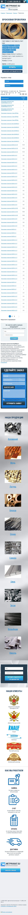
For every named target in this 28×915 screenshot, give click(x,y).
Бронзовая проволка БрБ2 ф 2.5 (9, 303)
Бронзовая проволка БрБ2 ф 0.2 (9, 155)
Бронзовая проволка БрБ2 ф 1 (8, 229)
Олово (13, 534)
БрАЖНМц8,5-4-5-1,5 (8, 45)
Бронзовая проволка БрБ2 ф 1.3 (9, 250)
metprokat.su (13, 6)
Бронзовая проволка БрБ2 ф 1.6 (9, 271)
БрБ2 (10, 47)
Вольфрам (13, 629)
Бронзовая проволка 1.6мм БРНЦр (9, 113)
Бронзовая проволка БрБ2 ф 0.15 (9, 144)
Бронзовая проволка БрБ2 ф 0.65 (9, 208)
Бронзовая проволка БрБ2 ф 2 (8, 282)
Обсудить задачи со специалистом (14, 678)
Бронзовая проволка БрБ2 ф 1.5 (9, 261)
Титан (13, 605)
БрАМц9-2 (5, 47)
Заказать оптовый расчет (12, 71)
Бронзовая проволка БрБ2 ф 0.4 (9, 176)
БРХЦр (17, 45)
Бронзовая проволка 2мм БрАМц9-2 (10, 123)
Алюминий (13, 439)
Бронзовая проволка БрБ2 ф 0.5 (9, 187)
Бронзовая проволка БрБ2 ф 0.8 (9, 218)
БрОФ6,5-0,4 (6, 49)
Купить (12, 67)
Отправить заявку (14, 403)
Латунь (13, 486)
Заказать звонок (10, 870)
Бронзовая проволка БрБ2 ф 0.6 (9, 197)
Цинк (12, 581)
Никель (12, 652)
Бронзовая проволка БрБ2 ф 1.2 (9, 240)
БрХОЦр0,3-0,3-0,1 (8, 52)
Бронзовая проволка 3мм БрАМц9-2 (10, 134)
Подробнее (4, 362)
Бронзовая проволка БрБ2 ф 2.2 (9, 292)
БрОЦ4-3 (13, 49)
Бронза (13, 510)
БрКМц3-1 (16, 47)
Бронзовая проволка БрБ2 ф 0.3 (9, 166)
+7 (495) (13, 1)
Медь (12, 462)
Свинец (12, 557)
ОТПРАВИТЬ (14, 338)
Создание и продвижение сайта (8, 906)
